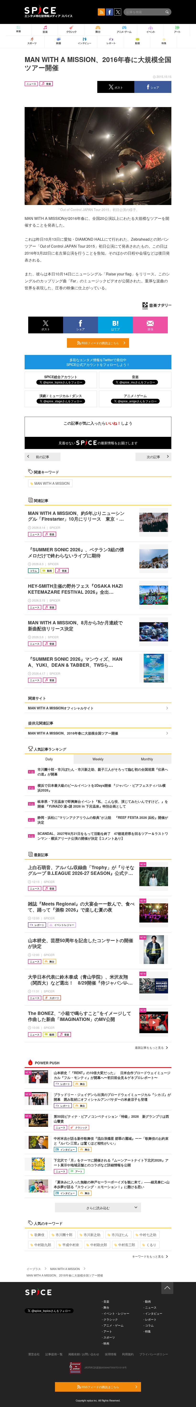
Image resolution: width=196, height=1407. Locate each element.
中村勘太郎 (98, 1244)
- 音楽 (105, 1301)
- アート (107, 1331)
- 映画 (105, 1343)
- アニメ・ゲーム (113, 1325)
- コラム (148, 1325)
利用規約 (128, 1354)
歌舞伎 (39, 1234)
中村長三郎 (126, 1244)
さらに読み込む (98, 1207)
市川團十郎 (64, 1234)
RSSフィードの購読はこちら (100, 343)
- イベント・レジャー (115, 1313)
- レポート (150, 1319)
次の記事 (153, 456)
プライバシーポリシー (153, 1354)
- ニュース (150, 1307)
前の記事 (42, 456)
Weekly (98, 759)
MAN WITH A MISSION (52, 483)
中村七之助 (148, 1234)
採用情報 (110, 1354)
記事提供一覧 (54, 1354)
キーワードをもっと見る (148, 1256)
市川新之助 (92, 1234)
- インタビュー (152, 1313)
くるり (151, 1244)
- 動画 (147, 1301)
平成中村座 (70, 1244)
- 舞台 (105, 1307)
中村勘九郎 (42, 1244)
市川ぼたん (120, 1234)
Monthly (147, 759)
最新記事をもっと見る (149, 1047)
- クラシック (110, 1319)
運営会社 (34, 1354)
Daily (49, 759)
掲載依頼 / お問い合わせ (83, 1354)
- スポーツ (108, 1337)
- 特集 (147, 1331)
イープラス (34, 1269)
